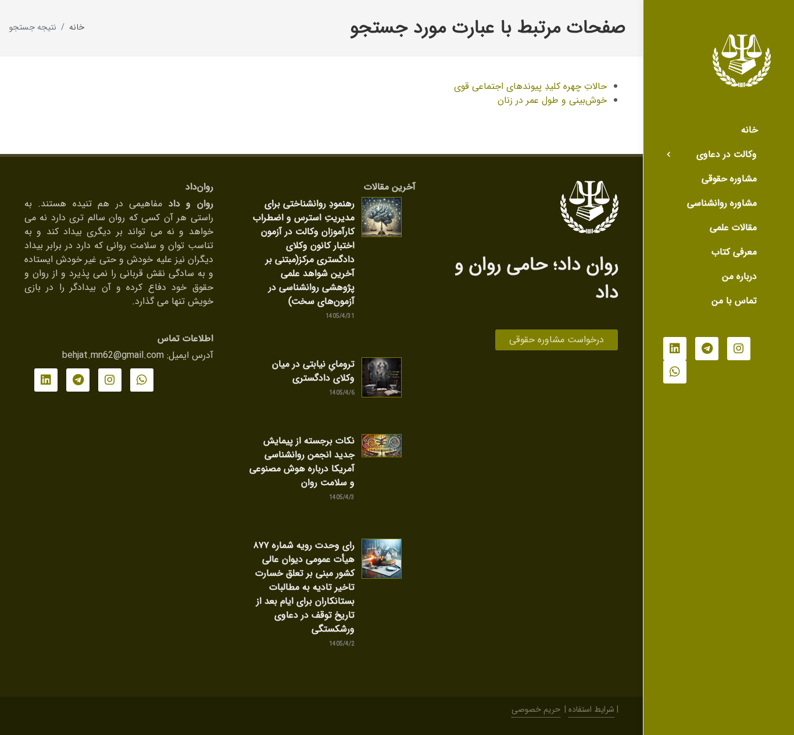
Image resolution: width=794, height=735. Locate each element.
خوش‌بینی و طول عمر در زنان (552, 100)
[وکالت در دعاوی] (668, 154)
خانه (76, 27)
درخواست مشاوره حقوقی (556, 339)
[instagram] (738, 348)
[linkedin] (674, 348)
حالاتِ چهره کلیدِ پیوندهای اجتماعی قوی (530, 86)
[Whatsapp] (674, 371)
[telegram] (706, 348)
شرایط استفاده (591, 709)
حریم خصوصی (536, 709)
